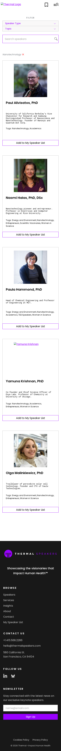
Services (8, 600)
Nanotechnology (20, 128)
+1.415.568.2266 (12, 640)
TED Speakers (24, 314)
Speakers (9, 595)
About (7, 611)
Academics (35, 128)
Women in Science (41, 314)
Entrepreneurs (12, 223)
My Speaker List (13, 622)
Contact (8, 617)
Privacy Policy (40, 739)
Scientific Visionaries (30, 223)
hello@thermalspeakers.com (22, 646)
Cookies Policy (21, 739)
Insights (8, 606)
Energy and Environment (24, 220)
